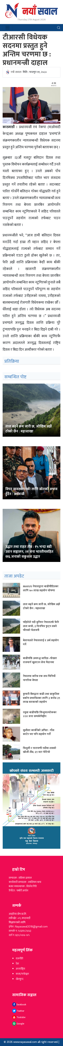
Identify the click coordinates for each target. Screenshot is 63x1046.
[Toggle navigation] (7, 27)
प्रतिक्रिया (11, 361)
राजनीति (19, 958)
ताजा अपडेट (14, 576)
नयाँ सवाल (16, 72)
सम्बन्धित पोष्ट (15, 377)
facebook (21, 1004)
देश (17, 963)
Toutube (20, 1017)
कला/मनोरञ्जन (22, 974)
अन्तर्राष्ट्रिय (20, 968)
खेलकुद (19, 979)
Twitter (20, 1011)
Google (20, 1024)
